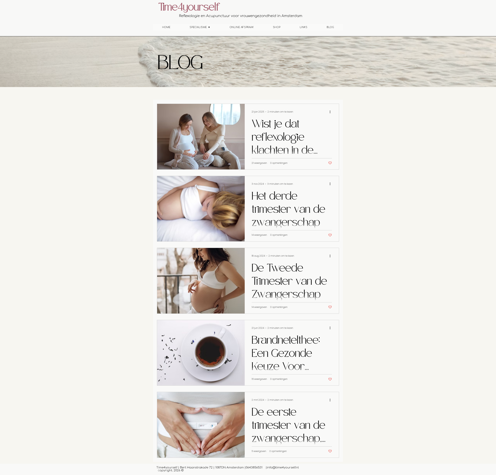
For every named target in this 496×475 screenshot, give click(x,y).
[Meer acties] (331, 111)
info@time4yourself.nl (283, 467)
